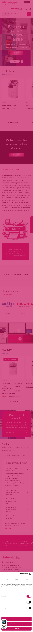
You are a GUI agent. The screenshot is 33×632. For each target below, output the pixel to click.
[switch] (4, 627)
